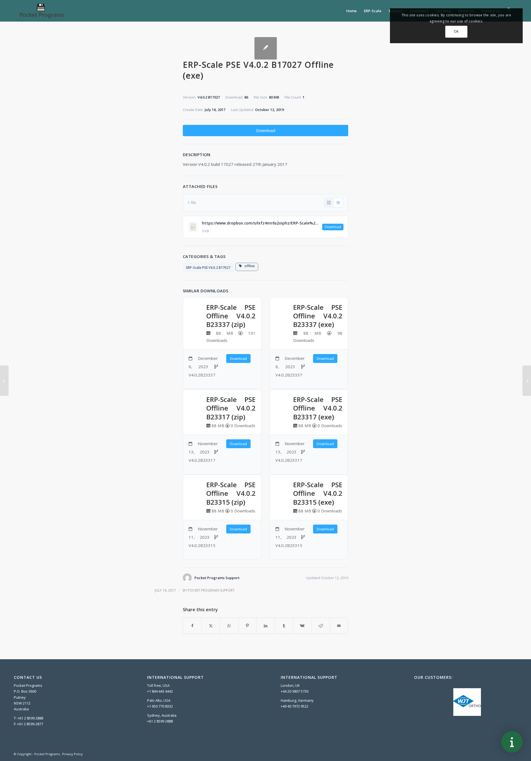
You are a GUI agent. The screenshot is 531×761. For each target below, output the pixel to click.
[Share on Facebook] (192, 625)
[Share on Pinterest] (247, 625)
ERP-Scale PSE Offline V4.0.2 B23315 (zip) (231, 493)
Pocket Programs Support (211, 590)
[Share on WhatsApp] (229, 625)
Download (265, 130)
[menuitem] (351, 11)
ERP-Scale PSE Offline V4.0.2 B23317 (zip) (231, 408)
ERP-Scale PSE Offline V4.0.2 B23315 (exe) (317, 493)
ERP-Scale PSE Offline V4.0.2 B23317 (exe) (317, 408)
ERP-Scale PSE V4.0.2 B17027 (208, 267)
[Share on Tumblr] (284, 625)
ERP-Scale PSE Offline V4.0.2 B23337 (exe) (317, 316)
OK (456, 31)
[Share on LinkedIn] (266, 625)
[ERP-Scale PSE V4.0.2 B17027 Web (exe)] (4, 380)
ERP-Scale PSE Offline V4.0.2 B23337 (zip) (231, 316)
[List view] (338, 202)
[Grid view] (328, 202)
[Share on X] (211, 625)
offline (248, 266)
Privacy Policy (72, 754)
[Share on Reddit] (321, 625)
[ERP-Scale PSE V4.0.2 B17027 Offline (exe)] (265, 48)
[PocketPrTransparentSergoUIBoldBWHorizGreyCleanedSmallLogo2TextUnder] (41, 11)
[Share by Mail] (339, 625)
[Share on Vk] (302, 625)
